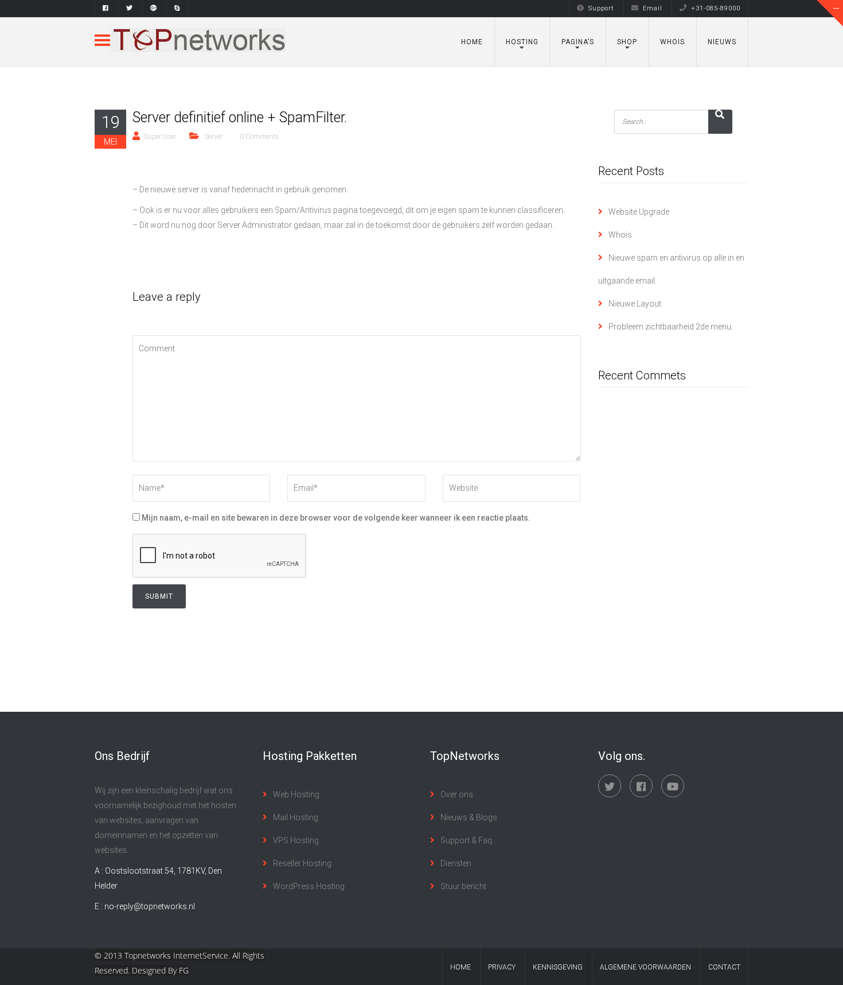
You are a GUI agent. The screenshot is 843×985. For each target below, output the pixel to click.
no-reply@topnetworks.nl (149, 906)
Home (472, 42)
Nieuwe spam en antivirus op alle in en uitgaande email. (671, 269)
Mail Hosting (295, 817)
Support (601, 8)
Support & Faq (466, 840)
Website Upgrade (638, 211)
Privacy (502, 967)
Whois (672, 42)
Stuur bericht (463, 886)
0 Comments (259, 137)
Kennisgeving (558, 967)
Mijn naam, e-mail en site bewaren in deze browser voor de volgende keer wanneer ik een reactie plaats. (336, 517)
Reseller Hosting (302, 863)
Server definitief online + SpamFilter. (239, 117)
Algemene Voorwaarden (645, 967)
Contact (724, 967)
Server (214, 137)
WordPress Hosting (309, 886)
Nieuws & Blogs (468, 817)
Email (652, 8)
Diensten (455, 863)
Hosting (522, 42)
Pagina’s (577, 42)
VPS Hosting (296, 840)
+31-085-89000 (715, 8)
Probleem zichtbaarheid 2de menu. (670, 326)
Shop (627, 42)
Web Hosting (296, 794)
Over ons (456, 794)
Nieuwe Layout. (635, 303)
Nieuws (722, 42)
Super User (160, 137)
